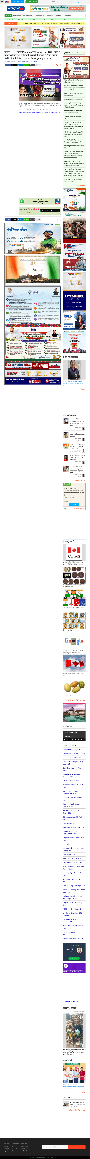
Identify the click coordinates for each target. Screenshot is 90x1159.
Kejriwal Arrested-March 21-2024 (73, 927)
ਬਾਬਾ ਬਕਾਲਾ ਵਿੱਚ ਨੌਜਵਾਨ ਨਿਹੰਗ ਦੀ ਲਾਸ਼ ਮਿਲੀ (73, 117)
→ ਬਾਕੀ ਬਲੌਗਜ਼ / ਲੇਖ (80, 480)
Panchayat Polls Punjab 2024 (73, 827)
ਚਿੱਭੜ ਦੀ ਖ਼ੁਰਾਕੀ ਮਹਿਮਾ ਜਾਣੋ (69, 696)
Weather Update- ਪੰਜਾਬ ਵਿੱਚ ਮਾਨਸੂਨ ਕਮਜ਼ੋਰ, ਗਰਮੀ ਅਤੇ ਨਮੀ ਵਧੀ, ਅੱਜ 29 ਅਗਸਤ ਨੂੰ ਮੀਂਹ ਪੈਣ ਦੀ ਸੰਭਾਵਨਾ (74, 105)
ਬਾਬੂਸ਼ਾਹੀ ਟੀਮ (7, 1151)
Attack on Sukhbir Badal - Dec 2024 (74, 786)
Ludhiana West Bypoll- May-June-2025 (73, 762)
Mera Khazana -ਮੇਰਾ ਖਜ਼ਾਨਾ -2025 (74, 754)
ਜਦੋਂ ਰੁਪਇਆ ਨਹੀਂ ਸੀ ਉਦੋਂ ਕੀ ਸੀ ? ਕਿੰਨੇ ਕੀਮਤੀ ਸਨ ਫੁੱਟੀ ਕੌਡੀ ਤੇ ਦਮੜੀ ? (73, 586)
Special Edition (71, 1001)
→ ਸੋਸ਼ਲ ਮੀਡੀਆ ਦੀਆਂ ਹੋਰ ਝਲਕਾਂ (77, 1110)
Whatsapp (26, 65)
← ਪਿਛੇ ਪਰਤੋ (57, 65)
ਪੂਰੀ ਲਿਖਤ (74, 958)
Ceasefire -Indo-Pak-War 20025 (72, 769)
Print (38, 65)
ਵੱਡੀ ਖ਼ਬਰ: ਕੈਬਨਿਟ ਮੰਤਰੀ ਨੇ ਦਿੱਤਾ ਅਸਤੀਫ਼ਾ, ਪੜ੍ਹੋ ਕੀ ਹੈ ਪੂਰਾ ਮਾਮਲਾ (74, 81)
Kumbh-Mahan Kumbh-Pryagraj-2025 (71, 775)
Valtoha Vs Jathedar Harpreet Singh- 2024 (73, 811)
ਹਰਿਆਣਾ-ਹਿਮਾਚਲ (27, 16)
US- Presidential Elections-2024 (72, 799)
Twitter (14, 65)
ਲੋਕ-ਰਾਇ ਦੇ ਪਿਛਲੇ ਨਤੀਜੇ (79, 508)
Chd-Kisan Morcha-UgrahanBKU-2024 (70, 832)
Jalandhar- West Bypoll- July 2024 (73, 880)
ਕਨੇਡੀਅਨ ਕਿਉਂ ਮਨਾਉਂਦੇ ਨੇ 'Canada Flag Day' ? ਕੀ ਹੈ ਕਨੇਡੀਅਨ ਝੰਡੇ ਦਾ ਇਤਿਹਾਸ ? (73, 563)
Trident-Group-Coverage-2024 (74, 886)
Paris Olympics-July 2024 (72, 858)
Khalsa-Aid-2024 (69, 854)
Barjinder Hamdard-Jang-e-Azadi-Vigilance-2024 (73, 897)
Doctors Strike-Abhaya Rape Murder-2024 (73, 849)
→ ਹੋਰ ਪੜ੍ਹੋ (82, 389)
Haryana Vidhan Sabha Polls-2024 (73, 839)
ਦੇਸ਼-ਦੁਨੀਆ (49, 16)
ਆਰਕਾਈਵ (6, 1148)
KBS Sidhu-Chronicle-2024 (72, 909)
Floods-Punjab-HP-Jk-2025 (72, 750)
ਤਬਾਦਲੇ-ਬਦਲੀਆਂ (17, 16)
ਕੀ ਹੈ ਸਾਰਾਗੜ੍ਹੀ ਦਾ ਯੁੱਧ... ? (69, 630)
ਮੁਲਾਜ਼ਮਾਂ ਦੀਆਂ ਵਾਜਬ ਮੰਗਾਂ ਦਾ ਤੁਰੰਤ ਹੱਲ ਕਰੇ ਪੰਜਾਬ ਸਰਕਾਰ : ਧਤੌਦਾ (73, 180)
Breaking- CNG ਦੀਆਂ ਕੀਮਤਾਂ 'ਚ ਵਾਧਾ (73, 99)
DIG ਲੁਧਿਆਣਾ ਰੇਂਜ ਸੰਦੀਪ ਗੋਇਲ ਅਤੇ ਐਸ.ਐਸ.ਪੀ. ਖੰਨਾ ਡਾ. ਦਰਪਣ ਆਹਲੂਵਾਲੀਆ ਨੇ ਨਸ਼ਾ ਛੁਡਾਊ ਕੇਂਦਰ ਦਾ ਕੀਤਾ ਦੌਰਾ (74, 163)
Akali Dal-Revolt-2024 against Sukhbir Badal (74, 867)
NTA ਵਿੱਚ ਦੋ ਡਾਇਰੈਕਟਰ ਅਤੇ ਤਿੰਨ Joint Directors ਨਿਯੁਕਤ (73, 95)
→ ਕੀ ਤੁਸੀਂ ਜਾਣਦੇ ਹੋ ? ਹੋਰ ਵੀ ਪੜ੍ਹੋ (77, 700)
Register (84, 2)
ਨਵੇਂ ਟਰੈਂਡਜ (63, 19)
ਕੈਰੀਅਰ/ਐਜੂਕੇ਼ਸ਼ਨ (31, 19)
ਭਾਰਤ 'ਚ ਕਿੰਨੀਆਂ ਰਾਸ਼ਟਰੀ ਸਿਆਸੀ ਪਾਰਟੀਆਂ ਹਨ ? (73, 608)
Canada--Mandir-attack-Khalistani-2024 (71, 805)
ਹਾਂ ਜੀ (67, 500)
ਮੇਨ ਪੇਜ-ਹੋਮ (8, 16)
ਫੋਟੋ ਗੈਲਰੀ (58, 16)
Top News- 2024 (69, 823)
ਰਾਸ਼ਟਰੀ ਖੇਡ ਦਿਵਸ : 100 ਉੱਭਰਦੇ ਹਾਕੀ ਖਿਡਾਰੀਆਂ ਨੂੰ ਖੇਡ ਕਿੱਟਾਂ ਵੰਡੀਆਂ (73, 112)
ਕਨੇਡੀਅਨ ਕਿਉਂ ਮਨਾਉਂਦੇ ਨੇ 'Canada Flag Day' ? (73, 674)
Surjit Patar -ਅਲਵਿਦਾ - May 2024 (72, 903)
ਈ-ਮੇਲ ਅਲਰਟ (10, 19)
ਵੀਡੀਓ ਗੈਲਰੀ (68, 16)
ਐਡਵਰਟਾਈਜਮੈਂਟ (15, 1143)
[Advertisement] (40, 127)
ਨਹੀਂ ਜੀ (67, 501)
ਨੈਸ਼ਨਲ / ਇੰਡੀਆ (40, 16)
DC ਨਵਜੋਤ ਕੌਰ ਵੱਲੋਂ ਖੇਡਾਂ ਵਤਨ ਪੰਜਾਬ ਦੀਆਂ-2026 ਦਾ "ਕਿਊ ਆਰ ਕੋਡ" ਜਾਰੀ (72, 141)
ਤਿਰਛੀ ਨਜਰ (20, 19)
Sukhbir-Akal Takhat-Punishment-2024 (70, 792)
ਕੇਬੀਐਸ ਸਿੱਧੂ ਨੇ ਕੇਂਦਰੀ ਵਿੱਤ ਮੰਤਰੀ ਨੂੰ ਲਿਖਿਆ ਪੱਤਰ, (74, 147)
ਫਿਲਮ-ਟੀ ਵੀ (42, 19)
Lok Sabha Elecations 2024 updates (73, 914)
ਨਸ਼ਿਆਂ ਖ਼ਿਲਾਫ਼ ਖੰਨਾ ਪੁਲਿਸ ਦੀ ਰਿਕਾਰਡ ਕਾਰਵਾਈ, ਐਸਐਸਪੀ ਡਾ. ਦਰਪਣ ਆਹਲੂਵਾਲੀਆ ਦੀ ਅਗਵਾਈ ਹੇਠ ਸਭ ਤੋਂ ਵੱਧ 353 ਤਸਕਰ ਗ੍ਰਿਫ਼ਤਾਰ (73, 125)
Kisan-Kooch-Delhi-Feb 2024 (73, 939)
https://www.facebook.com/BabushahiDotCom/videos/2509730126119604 (40, 112)
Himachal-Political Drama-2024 (72, 933)
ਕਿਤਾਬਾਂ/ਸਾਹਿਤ (53, 19)
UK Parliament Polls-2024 (72, 862)
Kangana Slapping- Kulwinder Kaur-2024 (74, 891)
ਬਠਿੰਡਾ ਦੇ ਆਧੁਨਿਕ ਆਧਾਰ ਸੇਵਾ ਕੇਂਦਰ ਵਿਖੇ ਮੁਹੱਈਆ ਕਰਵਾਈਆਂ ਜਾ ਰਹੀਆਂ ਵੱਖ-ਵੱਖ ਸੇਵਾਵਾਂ (73, 134)
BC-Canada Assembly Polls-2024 (73, 818)
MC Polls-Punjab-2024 (71, 781)
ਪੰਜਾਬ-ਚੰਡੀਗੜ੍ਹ (24, 1146)
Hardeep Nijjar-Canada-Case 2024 (73, 874)
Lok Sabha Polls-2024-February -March (71, 920)
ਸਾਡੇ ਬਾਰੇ (6, 1146)
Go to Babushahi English (17, 2)
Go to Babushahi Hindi (31, 2)
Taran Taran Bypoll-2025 (72, 757)
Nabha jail (66, 844)
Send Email (32, 65)
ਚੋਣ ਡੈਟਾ (13, 1146)
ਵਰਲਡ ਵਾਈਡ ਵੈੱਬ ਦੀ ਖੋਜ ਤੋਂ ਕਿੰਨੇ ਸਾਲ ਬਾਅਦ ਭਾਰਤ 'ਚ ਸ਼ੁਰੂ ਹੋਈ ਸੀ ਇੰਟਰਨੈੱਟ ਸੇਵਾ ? (73, 652)
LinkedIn (20, 65)
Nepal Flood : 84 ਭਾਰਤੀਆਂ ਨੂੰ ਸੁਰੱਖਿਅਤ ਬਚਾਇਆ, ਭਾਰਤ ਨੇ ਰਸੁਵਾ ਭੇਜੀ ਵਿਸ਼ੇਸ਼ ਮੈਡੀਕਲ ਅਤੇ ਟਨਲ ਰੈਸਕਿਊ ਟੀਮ (74, 88)
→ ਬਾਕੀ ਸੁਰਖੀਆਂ (80, 185)
